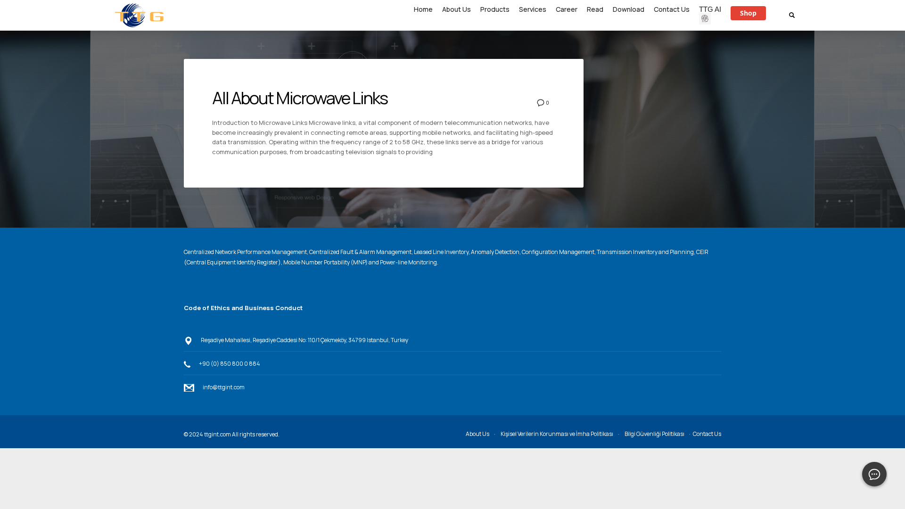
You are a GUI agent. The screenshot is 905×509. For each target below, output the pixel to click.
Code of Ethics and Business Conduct (243, 308)
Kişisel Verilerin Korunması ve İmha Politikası (557, 434)
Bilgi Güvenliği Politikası (654, 434)
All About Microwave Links (299, 97)
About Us (477, 434)
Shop (748, 12)
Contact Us (707, 434)
